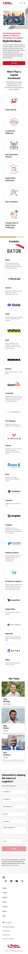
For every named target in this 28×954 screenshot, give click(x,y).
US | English (8, 922)
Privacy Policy (6, 930)
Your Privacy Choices (8, 938)
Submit (14, 849)
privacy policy (14, 865)
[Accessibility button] (4, 877)
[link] (6, 881)
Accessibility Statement (8, 926)
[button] (24, 3)
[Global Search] (21, 3)
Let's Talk (14, 63)
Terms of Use (5, 934)
